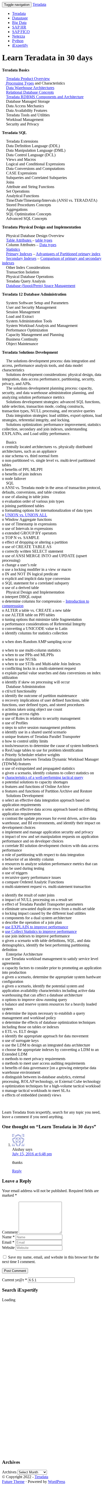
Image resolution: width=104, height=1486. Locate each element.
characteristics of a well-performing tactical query (44, 777)
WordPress (56, 1481)
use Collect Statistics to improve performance (41, 931)
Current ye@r (14, 1280)
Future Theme (13, 1481)
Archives (9, 1472)
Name (8, 1237)
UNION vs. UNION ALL (26, 515)
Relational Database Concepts (30, 92)
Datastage (20, 18)
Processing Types (19, 83)
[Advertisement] (22, 1378)
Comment (10, 1232)
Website (8, 1247)
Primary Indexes (19, 254)
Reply (17, 1171)
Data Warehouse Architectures (30, 88)
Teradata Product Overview (28, 78)
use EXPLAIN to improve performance (36, 927)
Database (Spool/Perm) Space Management (40, 286)
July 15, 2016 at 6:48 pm (32, 1154)
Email (8, 1242)
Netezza (18, 36)
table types (43, 240)
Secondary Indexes (21, 258)
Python (17, 41)
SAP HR (19, 27)
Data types (47, 245)
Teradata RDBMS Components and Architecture (45, 97)
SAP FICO (21, 32)
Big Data (19, 22)
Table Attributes (19, 240)
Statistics (13, 249)
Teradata (39, 4)
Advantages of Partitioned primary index (68, 254)
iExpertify (20, 45)
